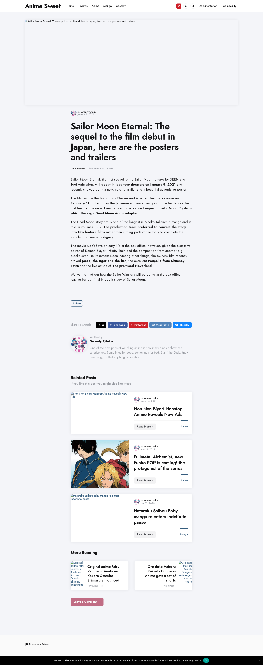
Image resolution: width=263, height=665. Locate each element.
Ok (206, 660)
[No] (259, 660)
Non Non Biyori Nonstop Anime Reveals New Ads (158, 411)
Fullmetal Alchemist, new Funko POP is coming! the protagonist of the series (159, 462)
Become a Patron (39, 644)
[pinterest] (178, 6)
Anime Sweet (43, 6)
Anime (77, 303)
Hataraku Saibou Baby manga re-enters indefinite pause (160, 516)
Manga (184, 534)
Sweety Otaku (88, 112)
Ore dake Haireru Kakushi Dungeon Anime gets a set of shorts (160, 573)
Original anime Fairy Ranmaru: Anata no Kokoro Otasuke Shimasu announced (103, 573)
